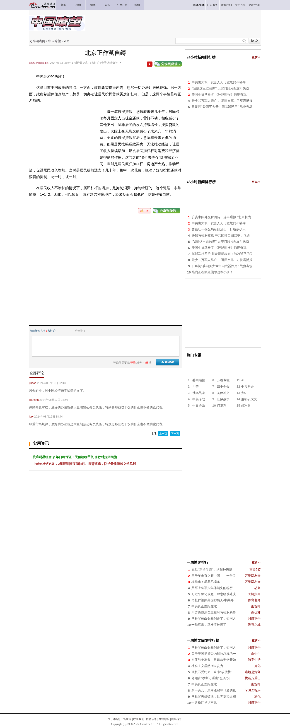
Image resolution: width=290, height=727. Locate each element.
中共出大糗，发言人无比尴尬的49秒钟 (219, 82)
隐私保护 (176, 719)
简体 (195, 5)
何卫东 (221, 405)
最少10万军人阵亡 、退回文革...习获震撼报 (222, 100)
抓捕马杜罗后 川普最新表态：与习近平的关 (222, 254)
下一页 (175, 433)
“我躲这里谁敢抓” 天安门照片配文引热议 (220, 88)
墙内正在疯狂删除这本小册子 (212, 272)
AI (242, 380)
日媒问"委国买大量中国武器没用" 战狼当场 (222, 107)
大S (243, 393)
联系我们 (138, 719)
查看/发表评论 (109, 62)
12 (146, 211)
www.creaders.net (38, 62)
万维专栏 (223, 380)
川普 (195, 386)
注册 (257, 5)
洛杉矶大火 (249, 399)
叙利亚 (246, 405)
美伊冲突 (223, 393)
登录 (251, 5)
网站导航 (164, 719)
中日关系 (198, 405)
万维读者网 (37, 41)
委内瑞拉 (198, 380)
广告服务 (126, 719)
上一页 (163, 433)
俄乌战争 (198, 393)
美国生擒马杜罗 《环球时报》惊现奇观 (219, 94)
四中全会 (223, 386)
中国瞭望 (54, 41)
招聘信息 (151, 719)
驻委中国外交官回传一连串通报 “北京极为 (221, 217)
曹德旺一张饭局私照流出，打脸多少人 (219, 229)
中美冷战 (198, 399)
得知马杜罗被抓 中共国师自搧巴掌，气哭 (221, 235)
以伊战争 (223, 399)
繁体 (202, 5)
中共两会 (247, 386)
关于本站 (113, 719)
